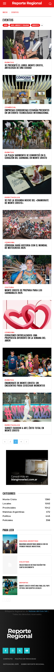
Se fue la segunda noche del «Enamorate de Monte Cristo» (27, 202)
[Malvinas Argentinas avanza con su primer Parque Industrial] (10, 544)
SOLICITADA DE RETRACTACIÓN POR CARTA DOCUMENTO (32, 566)
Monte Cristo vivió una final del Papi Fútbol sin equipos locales (34, 586)
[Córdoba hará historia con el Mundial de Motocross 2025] (27, 224)
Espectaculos (12, 197)
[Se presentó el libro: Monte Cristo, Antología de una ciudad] (27, 44)
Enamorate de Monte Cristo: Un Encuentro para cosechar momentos (25, 384)
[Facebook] (5, 651)
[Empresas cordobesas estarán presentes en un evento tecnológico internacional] (27, 89)
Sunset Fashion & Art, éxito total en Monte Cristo (24, 429)
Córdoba (9, 242)
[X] (20, 651)
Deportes (23, 582)
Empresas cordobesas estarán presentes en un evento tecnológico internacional (27, 111)
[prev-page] (5, 441)
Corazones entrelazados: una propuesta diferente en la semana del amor (25, 338)
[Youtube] (27, 651)
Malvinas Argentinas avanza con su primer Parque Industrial (33, 545)
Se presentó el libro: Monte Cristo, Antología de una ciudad (24, 67)
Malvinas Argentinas (28, 541)
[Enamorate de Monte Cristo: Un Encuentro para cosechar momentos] (27, 362)
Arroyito (35, 25)
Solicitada (24, 562)
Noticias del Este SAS (38, 611)
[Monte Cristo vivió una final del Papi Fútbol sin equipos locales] (10, 585)
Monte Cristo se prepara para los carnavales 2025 (23, 291)
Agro (5, 25)
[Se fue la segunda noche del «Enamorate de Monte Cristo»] (27, 179)
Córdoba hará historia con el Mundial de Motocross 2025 (26, 247)
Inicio (5, 12)
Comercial (10, 107)
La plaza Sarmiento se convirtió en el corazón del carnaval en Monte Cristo (26, 156)
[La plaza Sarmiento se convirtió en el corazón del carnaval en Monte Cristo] (27, 134)
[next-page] (26, 441)
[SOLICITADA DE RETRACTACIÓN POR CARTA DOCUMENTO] (10, 564)
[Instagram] (12, 651)
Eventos (9, 62)
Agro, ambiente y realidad (20, 25)
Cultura (9, 287)
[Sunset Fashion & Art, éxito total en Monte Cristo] (27, 407)
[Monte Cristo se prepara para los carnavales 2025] (27, 269)
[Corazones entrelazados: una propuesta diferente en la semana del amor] (27, 314)
